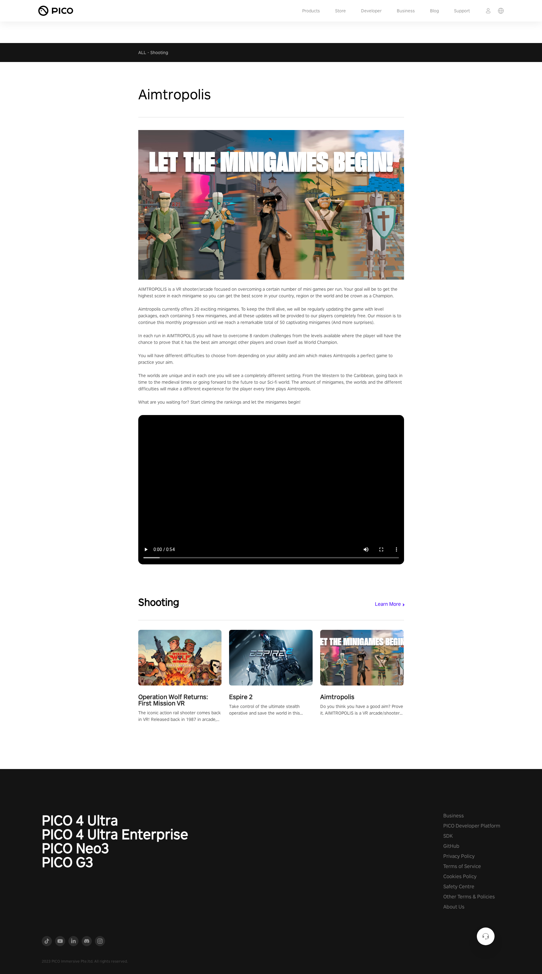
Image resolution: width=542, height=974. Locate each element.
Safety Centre (458, 886)
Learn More (388, 604)
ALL (142, 52)
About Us (453, 906)
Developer (371, 11)
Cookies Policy (460, 876)
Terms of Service (462, 866)
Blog (434, 11)
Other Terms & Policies (469, 896)
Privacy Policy (459, 856)
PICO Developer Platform (471, 825)
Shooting (159, 52)
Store (340, 11)
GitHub (451, 846)
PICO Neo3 (75, 848)
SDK (448, 836)
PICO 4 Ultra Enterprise (115, 834)
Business (406, 11)
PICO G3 (67, 862)
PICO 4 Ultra (80, 820)
